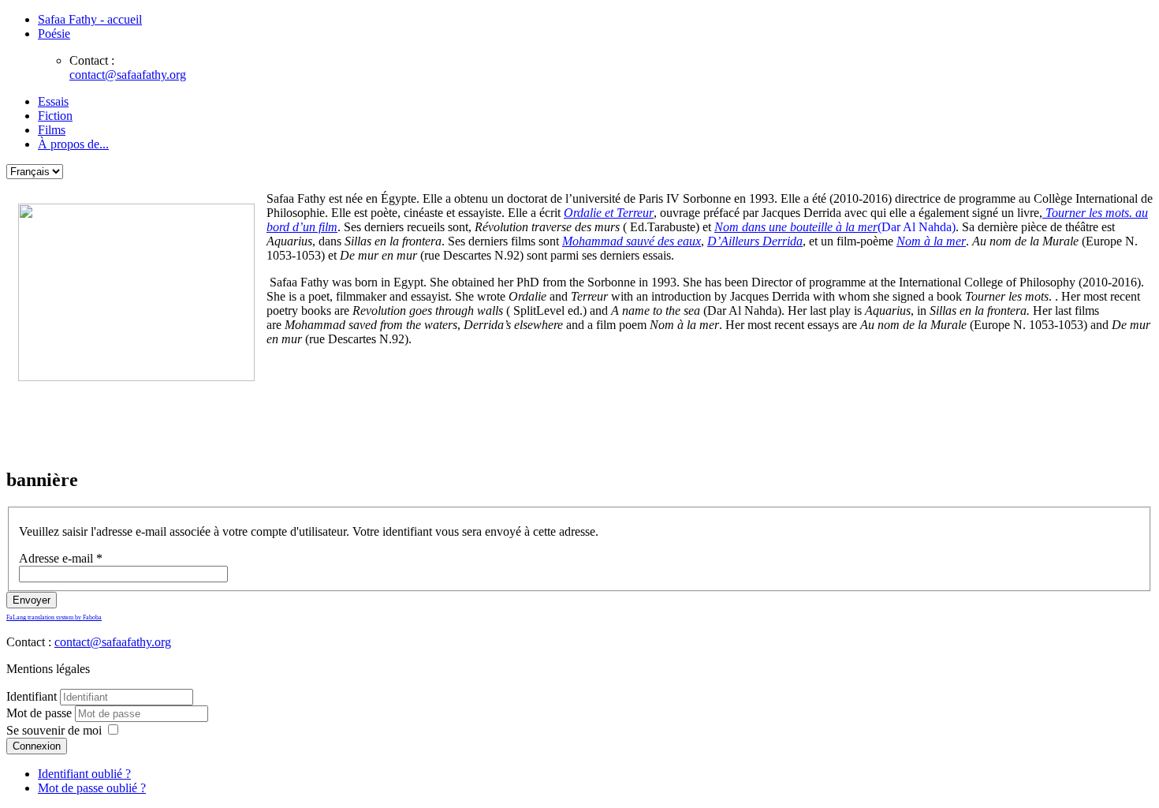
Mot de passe (40, 713)
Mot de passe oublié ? (92, 788)
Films (51, 130)
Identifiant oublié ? (84, 773)
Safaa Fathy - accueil (90, 19)
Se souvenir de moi (54, 730)
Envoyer (31, 600)
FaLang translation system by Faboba (54, 617)
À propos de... (73, 144)
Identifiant (31, 696)
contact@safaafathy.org (127, 74)
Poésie (54, 33)
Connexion (37, 746)
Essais (53, 101)
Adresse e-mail (60, 558)
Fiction (55, 115)
